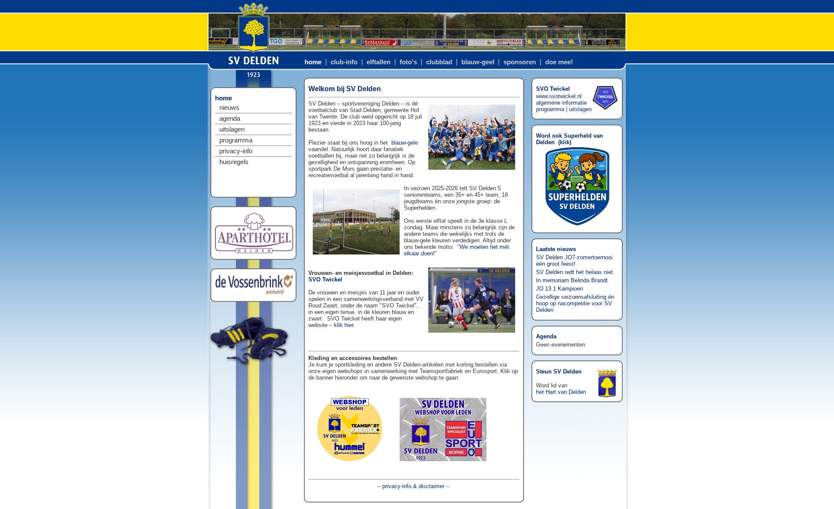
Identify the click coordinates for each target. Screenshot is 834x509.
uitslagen (232, 129)
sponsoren (519, 62)
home (312, 62)
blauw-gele (404, 142)
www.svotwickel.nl (559, 96)
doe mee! (559, 62)
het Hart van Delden (561, 392)
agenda (229, 118)
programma (235, 140)
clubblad (439, 62)
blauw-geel (477, 62)
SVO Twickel (325, 279)
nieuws (229, 107)
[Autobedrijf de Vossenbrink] (254, 293)
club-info (344, 62)
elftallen (379, 62)
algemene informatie (561, 102)
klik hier (343, 325)
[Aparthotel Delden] (254, 251)
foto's (408, 62)
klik (564, 142)
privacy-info (235, 151)
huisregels (233, 162)
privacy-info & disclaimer (413, 486)
